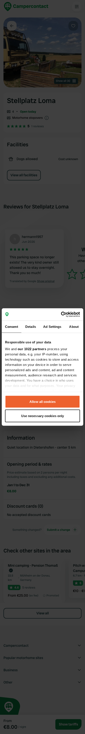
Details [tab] (30, 326)
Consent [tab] (11, 326)
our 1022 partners (32, 349)
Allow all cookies (42, 401)
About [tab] (74, 326)
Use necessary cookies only (42, 416)
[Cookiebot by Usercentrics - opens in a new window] (61, 314)
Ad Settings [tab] (52, 326)
